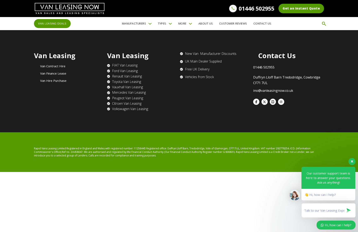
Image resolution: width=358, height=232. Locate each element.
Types (162, 23)
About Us (205, 23)
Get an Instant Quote (301, 8)
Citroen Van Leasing (127, 103)
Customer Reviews (233, 23)
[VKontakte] (273, 102)
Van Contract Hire (52, 66)
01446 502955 (256, 8)
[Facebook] (256, 102)
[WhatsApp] (281, 102)
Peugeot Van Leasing (127, 98)
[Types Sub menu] (170, 24)
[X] (264, 102)
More (182, 23)
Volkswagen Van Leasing (130, 109)
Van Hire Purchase (53, 81)
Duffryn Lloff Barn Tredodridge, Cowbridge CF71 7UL (286, 80)
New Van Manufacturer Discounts (210, 53)
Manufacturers (134, 23)
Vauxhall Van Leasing (127, 87)
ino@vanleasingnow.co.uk (273, 90)
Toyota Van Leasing (126, 81)
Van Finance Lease (53, 73)
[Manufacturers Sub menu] (150, 24)
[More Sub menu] (190, 24)
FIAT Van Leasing (125, 65)
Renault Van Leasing (127, 76)
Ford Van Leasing (125, 71)
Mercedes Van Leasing (129, 92)
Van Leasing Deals (52, 23)
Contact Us (262, 23)
